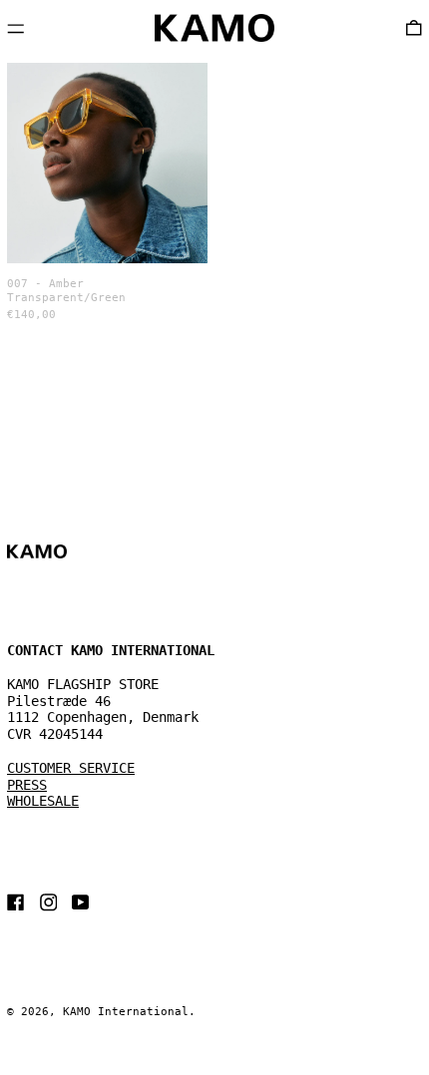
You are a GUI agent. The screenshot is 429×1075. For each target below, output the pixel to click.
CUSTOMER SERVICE (71, 768)
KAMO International (126, 1011)
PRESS (27, 785)
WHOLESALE (43, 801)
